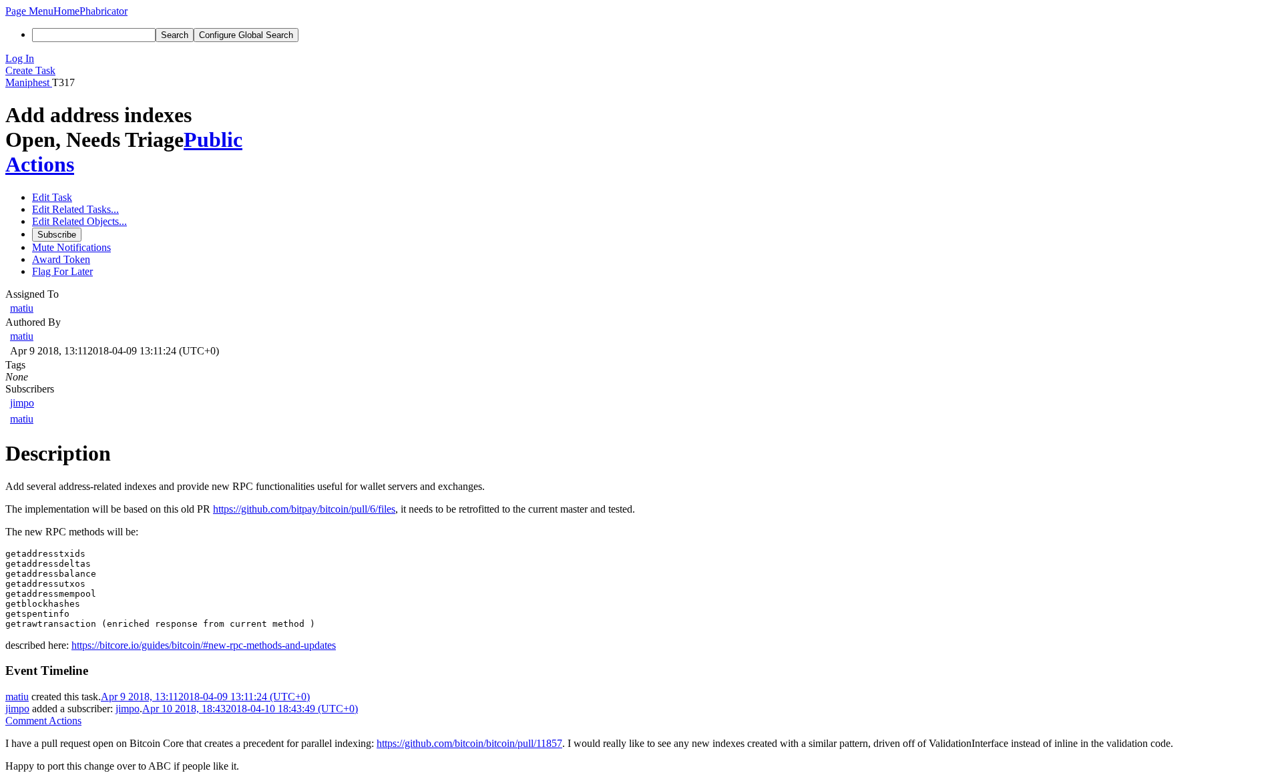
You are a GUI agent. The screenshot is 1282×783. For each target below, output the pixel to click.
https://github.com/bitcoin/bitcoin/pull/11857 (469, 743)
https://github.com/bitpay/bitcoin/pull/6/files (304, 509)
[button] (29, 11)
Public (213, 139)
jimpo (22, 403)
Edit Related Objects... (79, 221)
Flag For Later (62, 271)
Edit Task (52, 197)
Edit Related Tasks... (75, 209)
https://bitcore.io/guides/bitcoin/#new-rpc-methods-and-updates (203, 645)
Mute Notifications (71, 247)
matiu (21, 308)
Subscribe (56, 235)
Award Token (61, 259)
